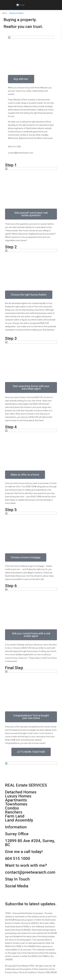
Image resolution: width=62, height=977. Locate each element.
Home (4, 13)
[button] (31, 214)
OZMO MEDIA (50, 972)
